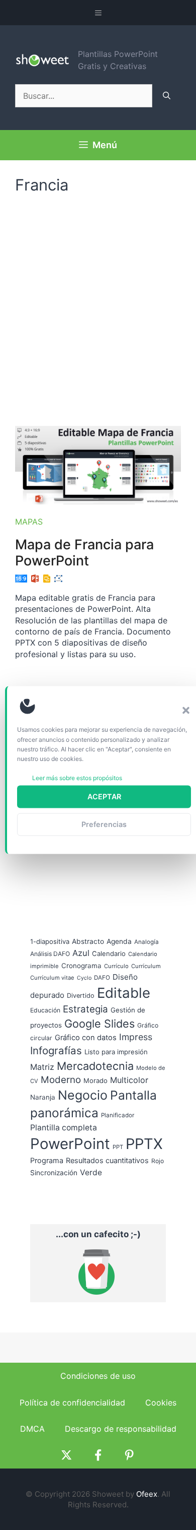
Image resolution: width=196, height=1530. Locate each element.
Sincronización (53, 1173)
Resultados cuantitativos (107, 1160)
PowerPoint (70, 1144)
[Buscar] (166, 95)
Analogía (146, 941)
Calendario (109, 953)
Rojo (157, 1161)
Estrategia (85, 1009)
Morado (95, 1080)
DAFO (102, 977)
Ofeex (146, 1494)
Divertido (80, 995)
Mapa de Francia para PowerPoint (84, 552)
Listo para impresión (116, 1052)
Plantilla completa (63, 1127)
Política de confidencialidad (72, 1402)
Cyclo (84, 978)
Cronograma (81, 966)
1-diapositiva (49, 941)
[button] (186, 710)
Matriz (42, 1067)
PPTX (144, 1144)
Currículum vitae (52, 977)
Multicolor (129, 1080)
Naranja (42, 1097)
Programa (46, 1160)
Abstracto (88, 941)
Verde (91, 1172)
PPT (118, 1147)
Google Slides (99, 1023)
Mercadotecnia (95, 1065)
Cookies (160, 1402)
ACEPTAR (104, 796)
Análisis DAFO (50, 954)
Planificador (117, 1115)
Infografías (56, 1050)
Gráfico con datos (86, 1037)
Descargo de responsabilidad (120, 1429)
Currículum (146, 966)
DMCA (32, 1429)
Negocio (83, 1095)
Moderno (61, 1080)
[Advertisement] (98, 305)
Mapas (29, 522)
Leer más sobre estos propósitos (77, 778)
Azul (80, 953)
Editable (123, 992)
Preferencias (104, 824)
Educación (45, 1010)
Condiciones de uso (98, 1376)
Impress (135, 1037)
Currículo (116, 966)
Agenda (119, 941)
